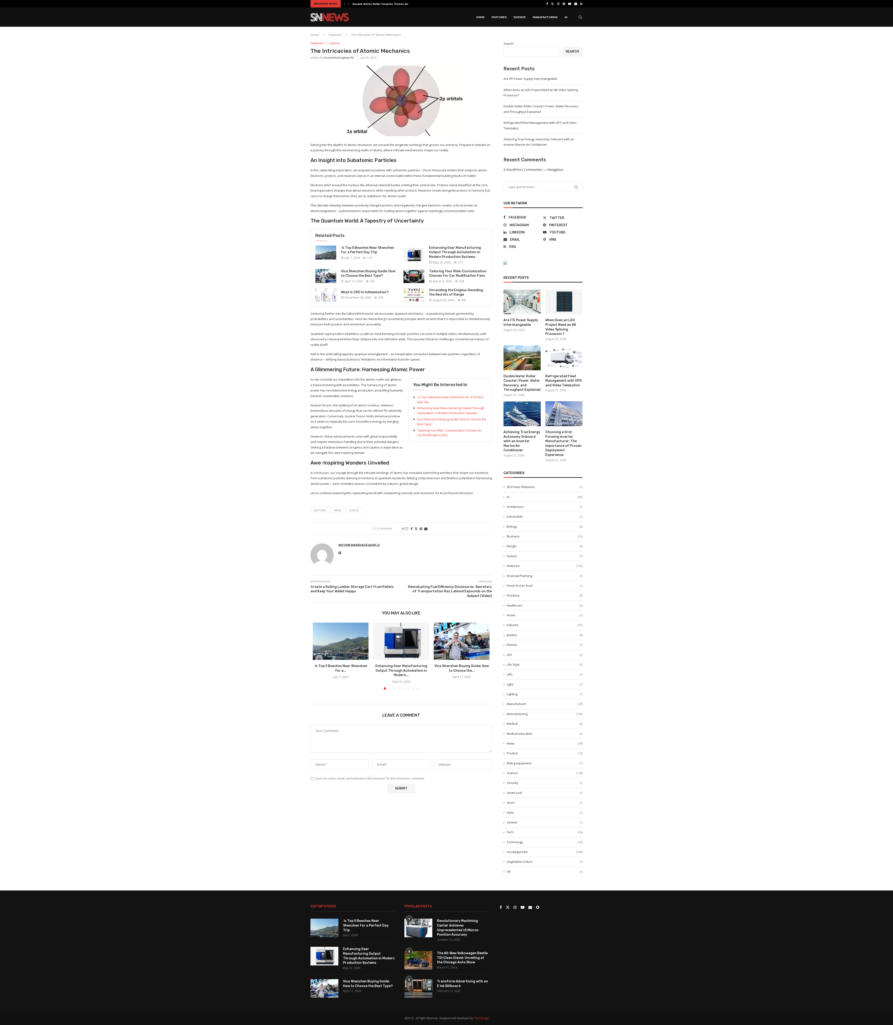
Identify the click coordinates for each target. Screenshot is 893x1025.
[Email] (575, 3)
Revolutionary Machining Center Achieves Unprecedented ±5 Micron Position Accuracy (458, 928)
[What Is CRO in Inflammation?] (325, 295)
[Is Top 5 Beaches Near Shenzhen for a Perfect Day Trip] (325, 253)
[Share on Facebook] (412, 528)
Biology (545, 526)
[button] (344, 3)
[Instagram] (558, 3)
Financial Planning (545, 576)
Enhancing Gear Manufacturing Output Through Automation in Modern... (401, 670)
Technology (545, 842)
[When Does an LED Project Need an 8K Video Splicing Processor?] (564, 302)
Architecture (545, 507)
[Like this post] (406, 528)
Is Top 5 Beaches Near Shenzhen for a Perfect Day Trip (366, 925)
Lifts (545, 674)
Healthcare (545, 605)
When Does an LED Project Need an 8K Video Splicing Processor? (560, 327)
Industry (545, 625)
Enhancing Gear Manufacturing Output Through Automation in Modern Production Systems (455, 252)
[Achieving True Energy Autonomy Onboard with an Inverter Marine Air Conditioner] (522, 413)
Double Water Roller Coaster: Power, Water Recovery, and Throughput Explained (521, 383)
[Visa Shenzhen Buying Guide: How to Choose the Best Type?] (325, 276)
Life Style (545, 664)
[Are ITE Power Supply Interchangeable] (522, 302)
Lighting (545, 694)
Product (545, 753)
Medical (545, 724)
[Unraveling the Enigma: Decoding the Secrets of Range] (413, 295)
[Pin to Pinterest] (421, 528)
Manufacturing (545, 17)
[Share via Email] (425, 528)
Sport (545, 802)
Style (545, 812)
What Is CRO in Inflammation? (365, 292)
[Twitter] (552, 3)
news (337, 510)
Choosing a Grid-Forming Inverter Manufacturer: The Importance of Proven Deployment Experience (563, 443)
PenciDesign (481, 1018)
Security (545, 783)
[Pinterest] (564, 3)
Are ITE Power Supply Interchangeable (530, 79)
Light (545, 684)
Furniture (545, 595)
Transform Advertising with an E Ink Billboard (462, 983)
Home (480, 17)
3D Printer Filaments (545, 487)
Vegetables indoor (545, 862)
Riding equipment (545, 763)
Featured (499, 17)
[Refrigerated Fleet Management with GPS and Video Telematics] (564, 357)
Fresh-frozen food (545, 585)
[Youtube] (569, 3)
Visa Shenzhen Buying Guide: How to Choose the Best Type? (368, 983)
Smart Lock (545, 793)
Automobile (545, 516)
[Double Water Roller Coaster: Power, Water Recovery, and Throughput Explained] (522, 357)
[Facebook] (547, 3)
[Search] (580, 17)
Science (519, 17)
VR (545, 872)
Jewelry (545, 635)
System (545, 822)
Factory (545, 556)
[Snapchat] (537, 907)
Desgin (545, 546)
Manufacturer (545, 704)
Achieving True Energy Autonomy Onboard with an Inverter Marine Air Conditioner (521, 441)
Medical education (545, 734)
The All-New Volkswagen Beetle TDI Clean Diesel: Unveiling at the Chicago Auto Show (462, 957)
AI (566, 17)
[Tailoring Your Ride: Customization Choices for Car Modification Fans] (413, 276)
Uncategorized (545, 852)
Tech (545, 832)
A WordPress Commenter (522, 169)
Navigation (555, 169)
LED (545, 655)
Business (545, 536)
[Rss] (581, 3)
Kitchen (545, 645)
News (545, 743)
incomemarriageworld (339, 58)
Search (508, 43)
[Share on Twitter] (416, 528)
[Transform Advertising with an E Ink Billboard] (418, 988)
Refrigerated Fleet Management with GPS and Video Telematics (399, 4)
